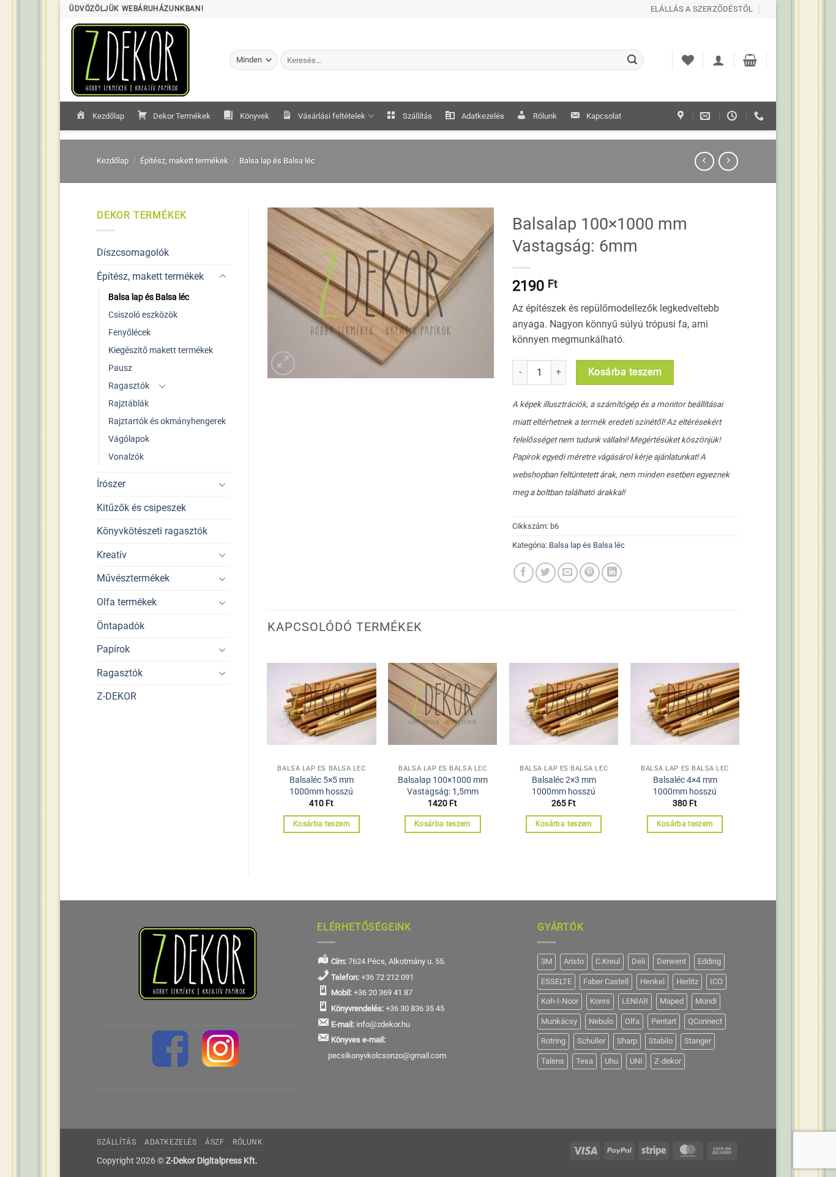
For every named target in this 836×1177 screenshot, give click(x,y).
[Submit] (632, 60)
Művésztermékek (133, 578)
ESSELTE (556, 981)
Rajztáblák (128, 403)
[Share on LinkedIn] (612, 572)
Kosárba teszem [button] (321, 824)
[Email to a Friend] (568, 572)
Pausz (120, 368)
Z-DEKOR (116, 696)
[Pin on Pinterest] (590, 572)
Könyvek (254, 116)
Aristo (574, 961)
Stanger (697, 1040)
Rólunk (545, 116)
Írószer (111, 484)
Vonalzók (126, 457)
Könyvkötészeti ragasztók (152, 531)
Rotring (553, 1040)
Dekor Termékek (182, 116)
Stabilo (661, 1040)
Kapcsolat (603, 116)
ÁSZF (214, 1142)
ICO (716, 981)
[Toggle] (222, 276)
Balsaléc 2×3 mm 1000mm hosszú (564, 786)
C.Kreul (607, 961)
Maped (672, 1001)
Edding (709, 961)
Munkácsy (559, 1021)
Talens (552, 1061)
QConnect (705, 1021)
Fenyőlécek (129, 332)
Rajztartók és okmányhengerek (167, 421)
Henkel (652, 981)
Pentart (663, 1021)
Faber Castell (606, 981)
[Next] (739, 752)
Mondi (706, 1001)
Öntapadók (120, 626)
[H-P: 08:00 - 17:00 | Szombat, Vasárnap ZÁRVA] (733, 116)
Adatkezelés (482, 116)
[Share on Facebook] (523, 572)
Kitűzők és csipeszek (141, 508)
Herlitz (687, 981)
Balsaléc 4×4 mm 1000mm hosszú (685, 786)
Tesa (584, 1061)
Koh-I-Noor (559, 1001)
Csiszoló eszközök (142, 315)
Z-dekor (667, 1061)
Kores (600, 1001)
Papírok (113, 649)
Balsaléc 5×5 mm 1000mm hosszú (321, 786)
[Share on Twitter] (546, 572)
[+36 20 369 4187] (760, 116)
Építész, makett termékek (184, 160)
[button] (718, 60)
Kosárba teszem (625, 372)
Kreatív (112, 555)
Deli (638, 961)
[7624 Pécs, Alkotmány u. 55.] (682, 116)
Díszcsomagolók (133, 252)
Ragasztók (128, 386)
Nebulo (601, 1021)
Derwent (671, 961)
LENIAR (635, 1001)
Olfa (632, 1021)
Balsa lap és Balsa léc (277, 160)
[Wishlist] (688, 60)
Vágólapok (128, 439)
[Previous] (268, 752)
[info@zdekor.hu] (706, 116)
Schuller (591, 1040)
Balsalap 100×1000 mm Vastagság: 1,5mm (443, 786)
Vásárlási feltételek (331, 116)
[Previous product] (727, 161)
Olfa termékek (127, 602)
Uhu (611, 1061)
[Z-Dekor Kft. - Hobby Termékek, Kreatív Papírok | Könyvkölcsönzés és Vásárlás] (140, 60)
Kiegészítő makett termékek (160, 350)
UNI (636, 1061)
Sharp (627, 1040)
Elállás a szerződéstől (702, 8)
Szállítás (417, 116)
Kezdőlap (108, 116)
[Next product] (704, 161)
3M (546, 961)
